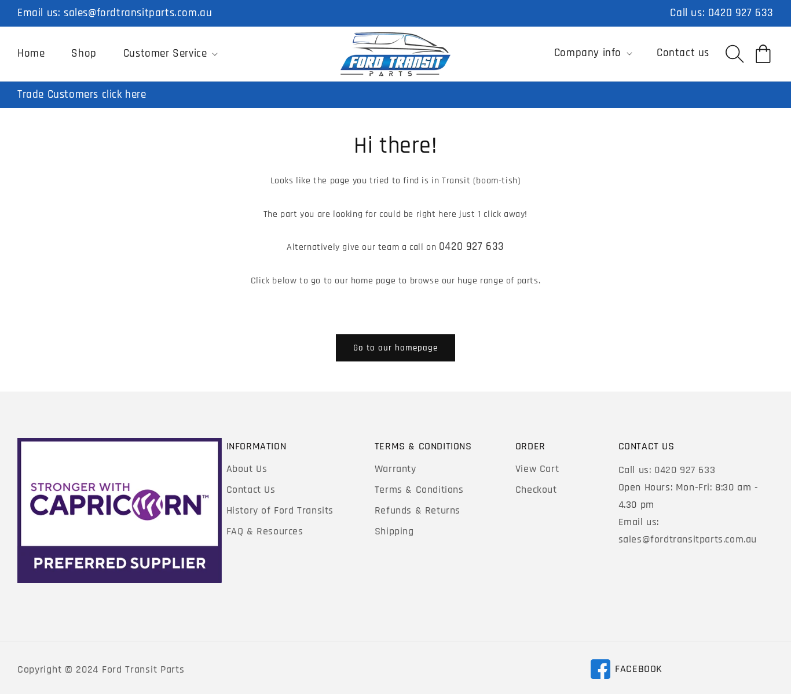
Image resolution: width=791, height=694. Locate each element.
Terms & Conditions (419, 489)
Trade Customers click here (82, 94)
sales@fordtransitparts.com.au (138, 13)
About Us (247, 468)
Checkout (536, 489)
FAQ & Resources (264, 531)
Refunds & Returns (417, 510)
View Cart (537, 468)
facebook (626, 671)
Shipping (394, 531)
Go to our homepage (395, 347)
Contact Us (251, 489)
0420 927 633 (741, 13)
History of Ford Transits (280, 510)
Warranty (395, 468)
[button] (169, 54)
